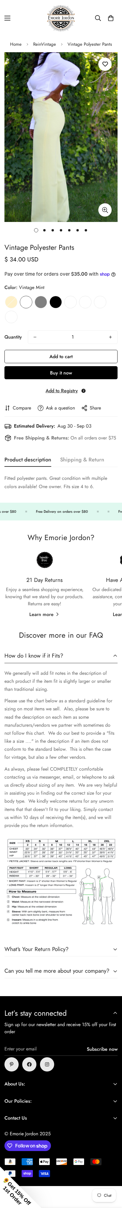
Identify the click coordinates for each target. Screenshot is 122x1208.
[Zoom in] (105, 210)
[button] (111, 18)
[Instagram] (47, 1064)
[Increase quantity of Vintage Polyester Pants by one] (110, 337)
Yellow (11, 302)
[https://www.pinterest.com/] (11, 1064)
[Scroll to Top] (111, 1176)
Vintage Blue (11, 317)
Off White (70, 302)
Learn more (41, 614)
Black (56, 302)
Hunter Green (100, 302)
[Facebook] (29, 1064)
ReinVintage (44, 44)
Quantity (13, 337)
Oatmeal (85, 302)
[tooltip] (83, 391)
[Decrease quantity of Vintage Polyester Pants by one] (35, 337)
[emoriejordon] (61, 18)
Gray (41, 302)
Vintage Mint (26, 302)
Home (16, 44)
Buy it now (61, 372)
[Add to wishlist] (105, 64)
